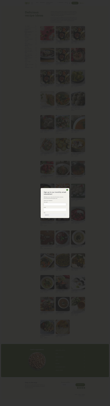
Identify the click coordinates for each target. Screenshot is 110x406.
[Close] (67, 190)
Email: (45, 207)
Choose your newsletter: (48, 200)
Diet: (44, 212)
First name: (46, 202)
